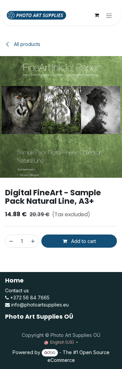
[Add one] (33, 241)
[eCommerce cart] (96, 15)
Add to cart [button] (83, 241)
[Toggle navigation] (109, 15)
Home (14, 280)
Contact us (17, 290)
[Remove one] (10, 241)
